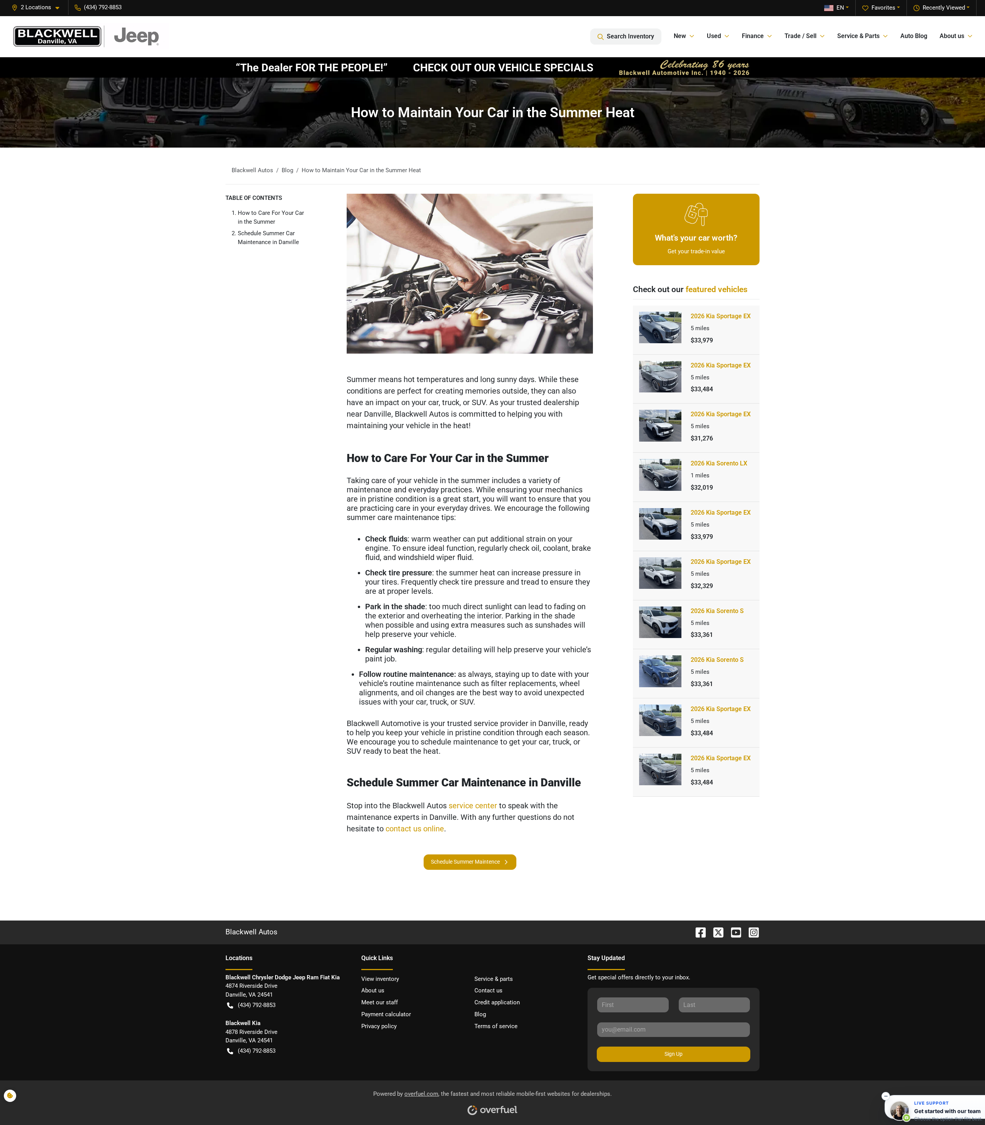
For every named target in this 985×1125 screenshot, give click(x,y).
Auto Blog (913, 36)
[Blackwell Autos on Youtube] (733, 931)
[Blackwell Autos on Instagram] (751, 931)
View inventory (380, 978)
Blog (480, 1014)
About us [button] (952, 36)
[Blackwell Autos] (90, 36)
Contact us (488, 990)
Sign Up (673, 1054)
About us (372, 990)
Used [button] (714, 36)
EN (840, 7)
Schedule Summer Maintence (465, 862)
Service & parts (493, 978)
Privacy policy (379, 1026)
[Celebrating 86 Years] (492, 67)
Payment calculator (386, 1014)
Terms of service (496, 1026)
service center (473, 805)
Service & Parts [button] (858, 36)
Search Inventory (630, 36)
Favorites (883, 7)
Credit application (497, 1002)
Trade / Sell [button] (800, 36)
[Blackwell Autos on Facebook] (697, 931)
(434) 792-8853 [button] (103, 7)
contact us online (415, 828)
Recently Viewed (944, 7)
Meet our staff (379, 1002)
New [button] (680, 36)
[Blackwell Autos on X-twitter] (715, 931)
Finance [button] (753, 36)
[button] (38, 7)
